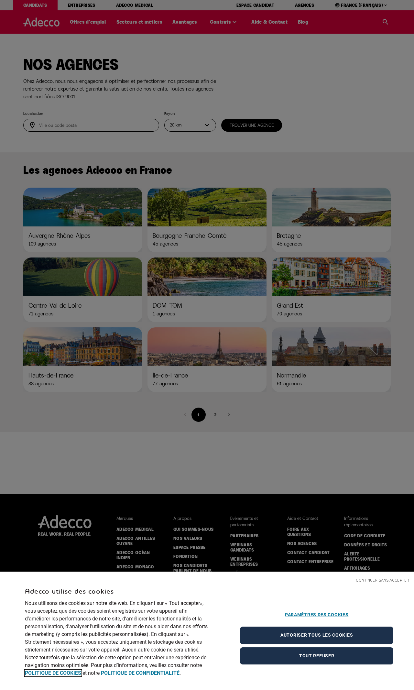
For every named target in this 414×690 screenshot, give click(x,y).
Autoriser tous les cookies (316, 635)
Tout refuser (316, 655)
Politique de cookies (53, 673)
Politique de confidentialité (140, 673)
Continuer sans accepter (382, 580)
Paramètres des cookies (316, 614)
